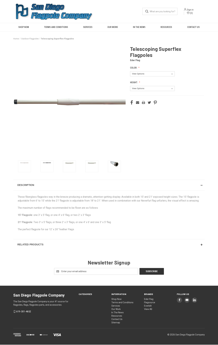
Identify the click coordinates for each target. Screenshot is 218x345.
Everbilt (148, 306)
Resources (166, 27)
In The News (139, 27)
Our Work (112, 27)
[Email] (137, 102)
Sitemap (115, 322)
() (191, 13)
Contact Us (193, 27)
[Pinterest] (155, 102)
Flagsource (149, 302)
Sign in (190, 9)
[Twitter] (149, 102)
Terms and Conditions (56, 27)
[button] (109, 185)
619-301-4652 (23, 311)
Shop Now (23, 27)
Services (87, 27)
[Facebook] (131, 102)
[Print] (143, 102)
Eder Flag (148, 299)
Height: (134, 82)
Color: (134, 67)
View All (148, 309)
